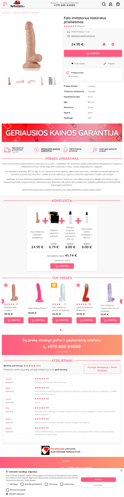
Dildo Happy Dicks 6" (37, 308)
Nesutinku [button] (98, 485)
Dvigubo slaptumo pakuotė (54, 233)
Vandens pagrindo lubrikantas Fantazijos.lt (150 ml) (70, 233)
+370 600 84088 (64, 5)
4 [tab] (42, 81)
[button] (42, 494)
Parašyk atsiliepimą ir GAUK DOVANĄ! (102, 369)
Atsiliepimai (62, 360)
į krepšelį (15, 320)
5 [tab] (53, 81)
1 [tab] (9, 81)
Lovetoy (91, 86)
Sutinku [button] (98, 480)
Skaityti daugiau (30, 480)
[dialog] (62, 482)
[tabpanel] (31, 45)
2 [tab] (20, 81)
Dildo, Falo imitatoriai (21, 13)
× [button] (121, 471)
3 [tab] (31, 81)
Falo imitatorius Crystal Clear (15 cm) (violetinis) (110, 308)
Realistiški (35, 13)
